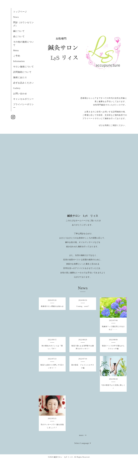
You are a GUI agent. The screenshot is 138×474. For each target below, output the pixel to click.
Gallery (16, 88)
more (82, 435)
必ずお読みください (24, 83)
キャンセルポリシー (23, 99)
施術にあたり (20, 77)
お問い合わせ (20, 93)
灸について (19, 36)
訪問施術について (22, 72)
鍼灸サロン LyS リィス (63, 457)
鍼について (19, 31)
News (16, 17)
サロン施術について (23, 66)
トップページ (20, 12)
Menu (16, 50)
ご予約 (16, 56)
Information (19, 61)
